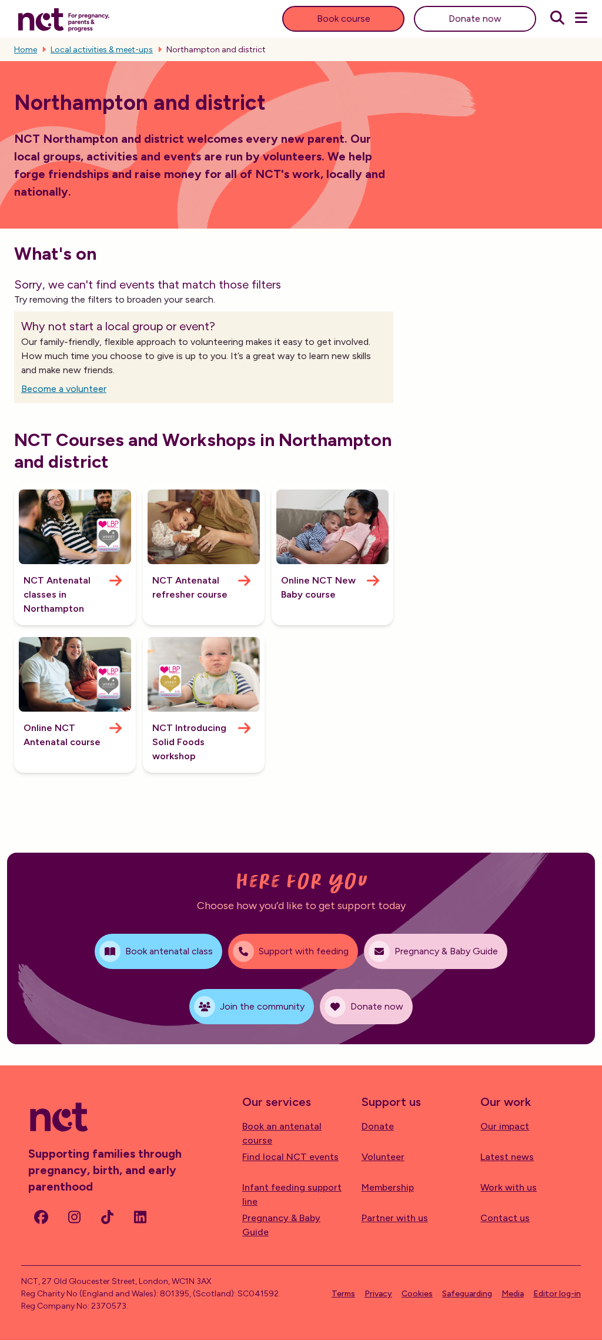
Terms (343, 1294)
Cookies (417, 1294)
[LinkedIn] (140, 1217)
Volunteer (383, 1156)
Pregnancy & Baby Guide (281, 1225)
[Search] (557, 19)
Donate (378, 1126)
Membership (388, 1187)
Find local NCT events (290, 1156)
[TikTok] (107, 1217)
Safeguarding (467, 1294)
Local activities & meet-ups (102, 50)
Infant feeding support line (292, 1194)
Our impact (504, 1126)
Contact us (505, 1217)
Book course (343, 18)
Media (512, 1294)
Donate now (475, 18)
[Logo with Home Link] (63, 19)
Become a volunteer (63, 388)
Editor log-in (557, 1294)
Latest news (507, 1156)
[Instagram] (74, 1217)
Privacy (378, 1294)
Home (25, 50)
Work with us (508, 1187)
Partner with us (395, 1217)
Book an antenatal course (282, 1133)
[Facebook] (41, 1217)
